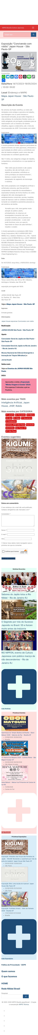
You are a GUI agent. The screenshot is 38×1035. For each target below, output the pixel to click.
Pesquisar (4, 993)
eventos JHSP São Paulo (15, 425)
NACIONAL (10, 428)
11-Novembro (26, 418)
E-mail (4, 534)
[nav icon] (33, 28)
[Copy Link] (33, 76)
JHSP (11, 406)
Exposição (30, 425)
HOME (4, 983)
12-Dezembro (11, 421)
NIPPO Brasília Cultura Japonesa (13, 28)
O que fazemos (9, 976)
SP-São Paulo (11, 431)
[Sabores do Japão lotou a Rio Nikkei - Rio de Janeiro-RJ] (19, 591)
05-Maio (16, 418)
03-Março (31, 415)
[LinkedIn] (12, 76)
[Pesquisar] (26, 996)
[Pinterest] (20, 76)
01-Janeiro (10, 415)
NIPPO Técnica (24, 1004)
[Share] (3, 80)
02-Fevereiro (20, 415)
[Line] (29, 76)
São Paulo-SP (20, 428)
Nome (4, 530)
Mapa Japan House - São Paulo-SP (21, 304)
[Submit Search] (33, 34)
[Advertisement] (19, 12)
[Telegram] (8, 76)
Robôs (19, 406)
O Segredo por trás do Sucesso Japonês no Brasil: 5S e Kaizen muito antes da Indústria (17, 625)
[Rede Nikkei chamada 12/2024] (19, 143)
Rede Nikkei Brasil (10, 988)
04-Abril (9, 418)
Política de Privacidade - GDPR (13, 965)
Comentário (5, 514)
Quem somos (8, 971)
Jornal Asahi (6, 360)
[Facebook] (16, 76)
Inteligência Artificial (11, 402)
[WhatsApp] (3, 76)
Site (2, 539)
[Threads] (25, 76)
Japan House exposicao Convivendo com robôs (17, 321)
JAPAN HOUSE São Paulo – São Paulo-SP (17, 330)
